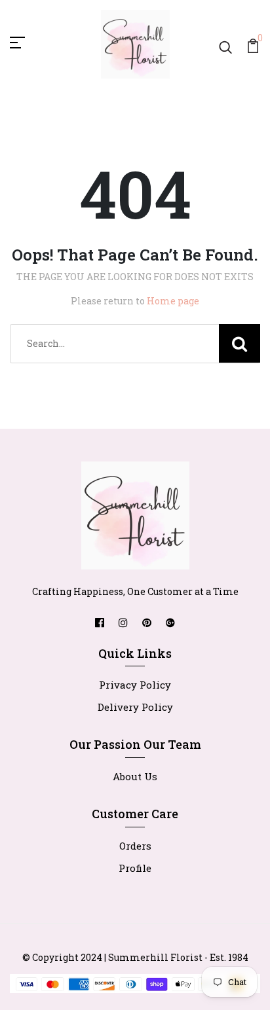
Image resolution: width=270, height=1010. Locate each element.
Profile (135, 868)
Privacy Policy (135, 684)
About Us (135, 776)
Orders (135, 845)
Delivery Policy (135, 706)
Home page (173, 301)
